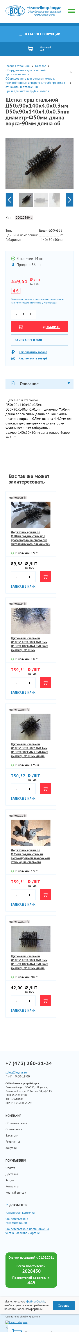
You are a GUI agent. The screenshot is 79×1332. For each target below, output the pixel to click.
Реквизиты (12, 1142)
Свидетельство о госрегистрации (16, 1221)
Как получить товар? (33, 358)
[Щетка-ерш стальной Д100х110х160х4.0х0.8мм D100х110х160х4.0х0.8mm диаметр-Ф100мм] (31, 621)
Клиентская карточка (20, 1213)
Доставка (11, 1174)
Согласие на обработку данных (22, 1316)
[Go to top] (66, 1322)
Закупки (11, 1148)
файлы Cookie (35, 1301)
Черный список (15, 1192)
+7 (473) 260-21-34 (28, 1063)
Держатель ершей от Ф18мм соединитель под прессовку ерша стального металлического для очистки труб (30, 538)
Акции (9, 1180)
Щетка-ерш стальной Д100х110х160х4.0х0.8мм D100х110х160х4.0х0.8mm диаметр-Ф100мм (29, 644)
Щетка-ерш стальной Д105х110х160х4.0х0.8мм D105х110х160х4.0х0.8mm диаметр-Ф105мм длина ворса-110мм (29, 962)
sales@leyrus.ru (16, 1072)
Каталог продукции (42, 34)
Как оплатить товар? (33, 352)
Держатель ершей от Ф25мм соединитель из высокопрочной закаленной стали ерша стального (30, 856)
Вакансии (11, 1135)
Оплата (10, 1168)
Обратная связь (16, 1123)
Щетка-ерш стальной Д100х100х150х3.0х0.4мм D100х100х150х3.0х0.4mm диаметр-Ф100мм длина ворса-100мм (29, 750)
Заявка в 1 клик (28, 340)
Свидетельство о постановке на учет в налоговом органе (27, 1231)
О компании (13, 1129)
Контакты (11, 1186)
